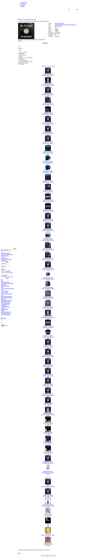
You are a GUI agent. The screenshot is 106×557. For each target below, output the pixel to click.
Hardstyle (3, 299)
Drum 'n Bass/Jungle (5, 302)
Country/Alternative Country (7, 288)
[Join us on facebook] (1, 316)
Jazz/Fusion (3, 284)
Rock (2, 280)
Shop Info (23, 4)
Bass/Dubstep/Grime (5, 301)
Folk (2, 289)
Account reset (4, 260)
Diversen (3, 308)
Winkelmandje (24, 2)
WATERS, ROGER (59, 23)
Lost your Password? (6, 270)
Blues (2, 287)
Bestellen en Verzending (6, 259)
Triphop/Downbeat (5, 304)
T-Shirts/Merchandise (6, 314)
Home (18, 19)
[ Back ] (19, 553)
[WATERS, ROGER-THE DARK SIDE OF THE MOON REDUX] (26, 38)
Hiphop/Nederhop (5, 286)
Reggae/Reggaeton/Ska (6, 296)
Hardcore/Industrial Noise (7, 297)
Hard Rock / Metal (5, 313)
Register (11, 272)
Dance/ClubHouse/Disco (6, 293)
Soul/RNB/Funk (4, 291)
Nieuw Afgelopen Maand (7, 254)
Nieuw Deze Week (5, 253)
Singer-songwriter (5, 282)
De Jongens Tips (5, 255)
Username (3, 263)
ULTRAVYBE (58, 26)
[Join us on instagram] (4, 318)
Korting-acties (4, 258)
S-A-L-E (3, 257)
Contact (22, 6)
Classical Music (4, 309)
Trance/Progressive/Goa (6, 300)
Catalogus (23, 5)
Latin (2, 295)
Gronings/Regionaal (5, 306)
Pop (2, 279)
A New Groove (4, 292)
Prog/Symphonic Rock (6, 312)
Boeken (2, 310)
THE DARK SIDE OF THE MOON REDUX (65, 24)
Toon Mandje (4, 275)
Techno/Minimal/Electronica (7, 283)
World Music (4, 305)
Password (3, 266)
